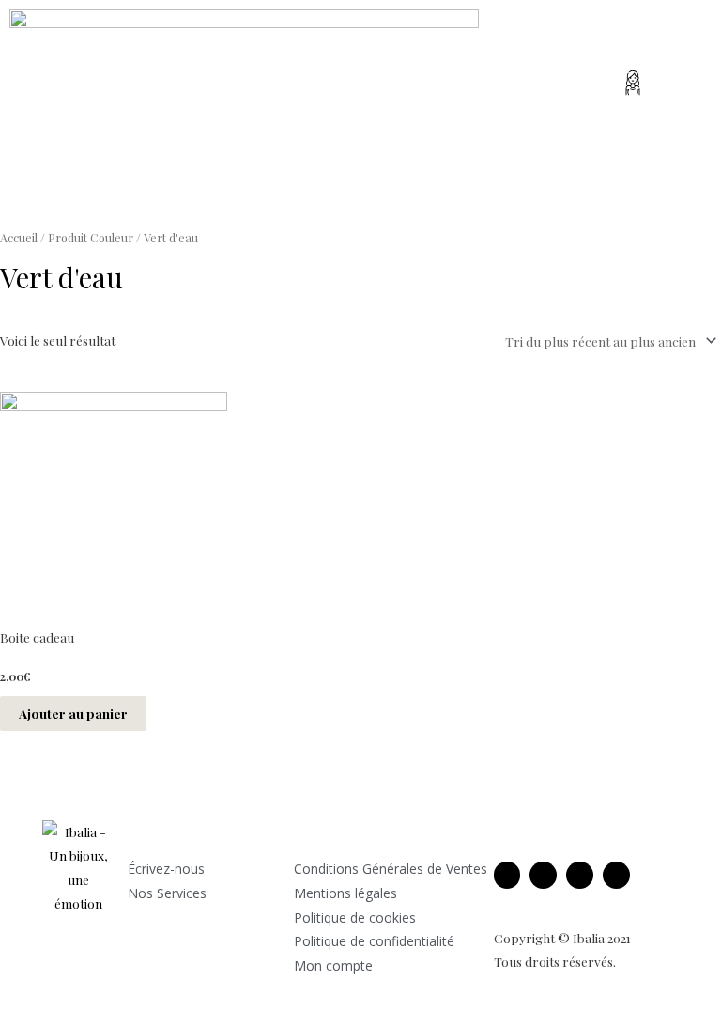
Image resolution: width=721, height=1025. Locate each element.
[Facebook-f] (507, 875)
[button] (353, 87)
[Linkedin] (579, 875)
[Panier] (674, 79)
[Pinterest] (616, 875)
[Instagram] (543, 875)
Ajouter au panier (73, 713)
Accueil (19, 237)
